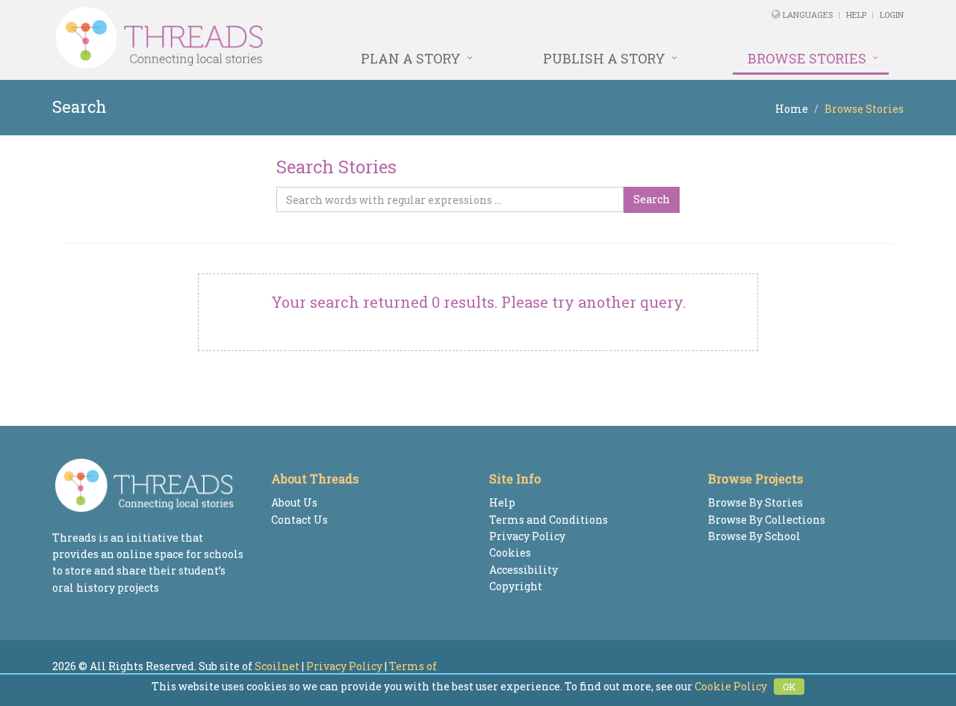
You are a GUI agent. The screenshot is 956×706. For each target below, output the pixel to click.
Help (856, 14)
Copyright (515, 586)
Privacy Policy (527, 536)
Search (651, 199)
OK (789, 687)
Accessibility (523, 570)
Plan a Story (411, 58)
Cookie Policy (731, 686)
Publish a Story (604, 58)
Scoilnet (277, 666)
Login (892, 14)
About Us (294, 502)
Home (791, 109)
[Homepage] (315, 38)
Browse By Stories (755, 502)
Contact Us (299, 520)
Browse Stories (807, 58)
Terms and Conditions (548, 520)
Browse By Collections (766, 520)
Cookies (510, 552)
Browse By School (754, 536)
